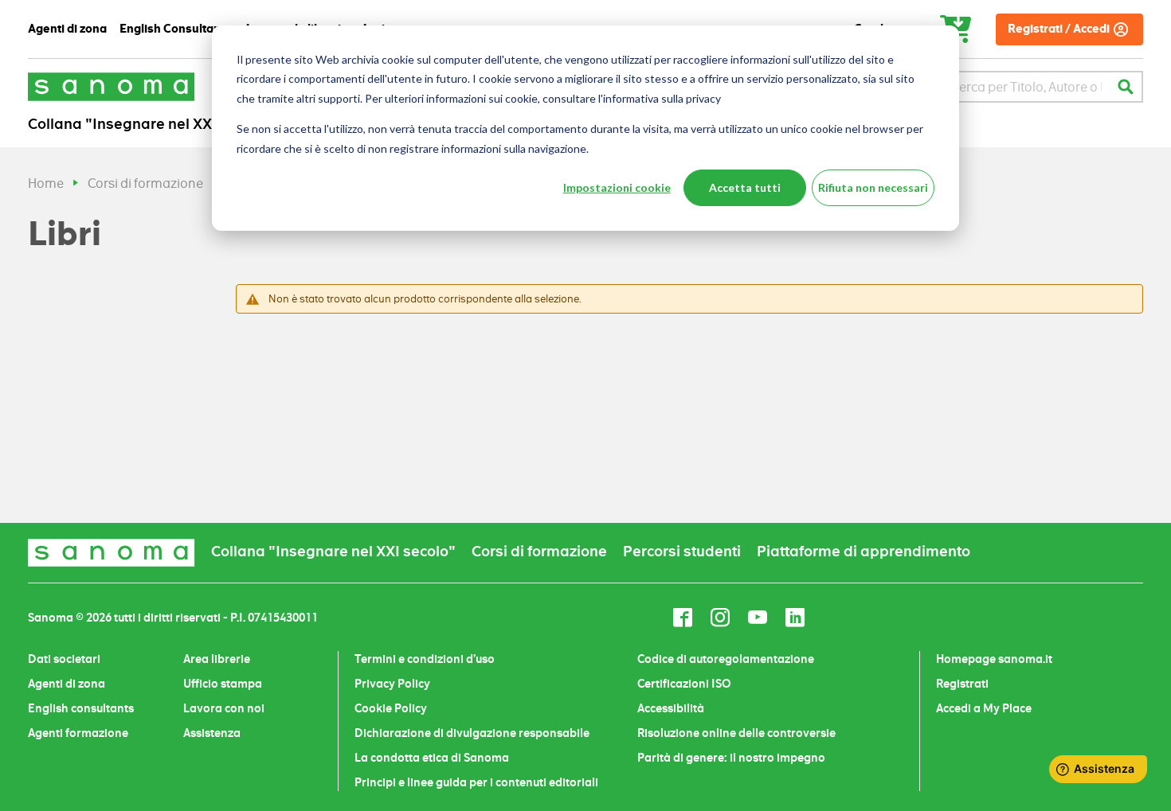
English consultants (81, 708)
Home (46, 183)
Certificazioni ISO (684, 683)
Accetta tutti (745, 187)
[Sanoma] (111, 86)
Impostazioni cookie (617, 187)
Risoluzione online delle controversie (736, 733)
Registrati (962, 683)
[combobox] (1026, 86)
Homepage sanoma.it (994, 659)
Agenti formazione (78, 733)
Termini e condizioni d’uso (424, 659)
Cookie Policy (390, 708)
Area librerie (216, 659)
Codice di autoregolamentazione (725, 659)
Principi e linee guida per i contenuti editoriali (476, 782)
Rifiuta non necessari (873, 187)
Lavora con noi (223, 708)
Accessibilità (670, 708)
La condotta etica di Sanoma (431, 758)
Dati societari (64, 659)
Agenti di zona (66, 683)
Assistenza (212, 733)
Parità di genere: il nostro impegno (731, 758)
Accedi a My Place (984, 708)
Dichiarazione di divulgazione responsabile (471, 733)
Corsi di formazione (145, 183)
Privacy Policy (392, 683)
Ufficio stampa (222, 683)
